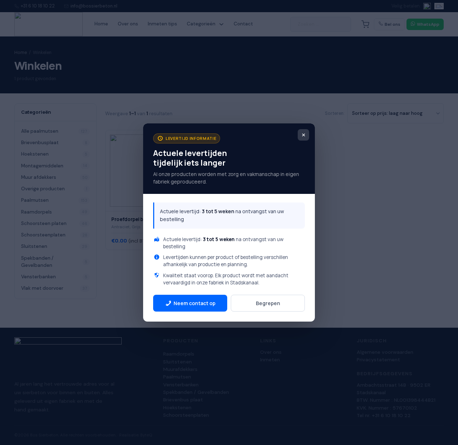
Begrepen (268, 303)
